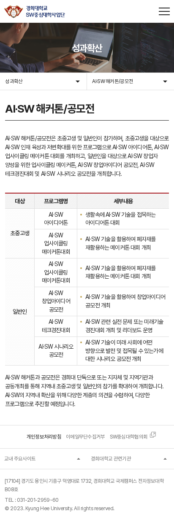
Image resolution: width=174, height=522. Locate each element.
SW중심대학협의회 (129, 436)
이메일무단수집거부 (85, 436)
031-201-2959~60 (38, 500)
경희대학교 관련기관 (111, 458)
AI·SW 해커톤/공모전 (112, 81)
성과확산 (13, 81)
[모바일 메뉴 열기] (164, 11)
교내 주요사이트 (20, 458)
